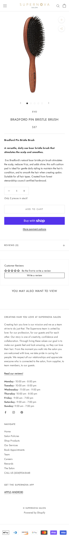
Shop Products (12, 440)
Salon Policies (11, 436)
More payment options (34, 229)
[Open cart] (64, 5)
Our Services (11, 445)
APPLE (7, 492)
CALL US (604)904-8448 (17, 473)
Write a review (34, 275)
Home (7, 431)
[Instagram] (13, 412)
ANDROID (17, 492)
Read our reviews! (13, 373)
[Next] (48, 103)
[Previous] (20, 103)
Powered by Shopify (34, 512)
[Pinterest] (22, 412)
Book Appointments (14, 450)
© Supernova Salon (34, 508)
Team (7, 454)
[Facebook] (5, 412)
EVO (34, 111)
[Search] (58, 5)
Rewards (8, 463)
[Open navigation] (5, 5)
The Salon (9, 468)
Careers (8, 459)
